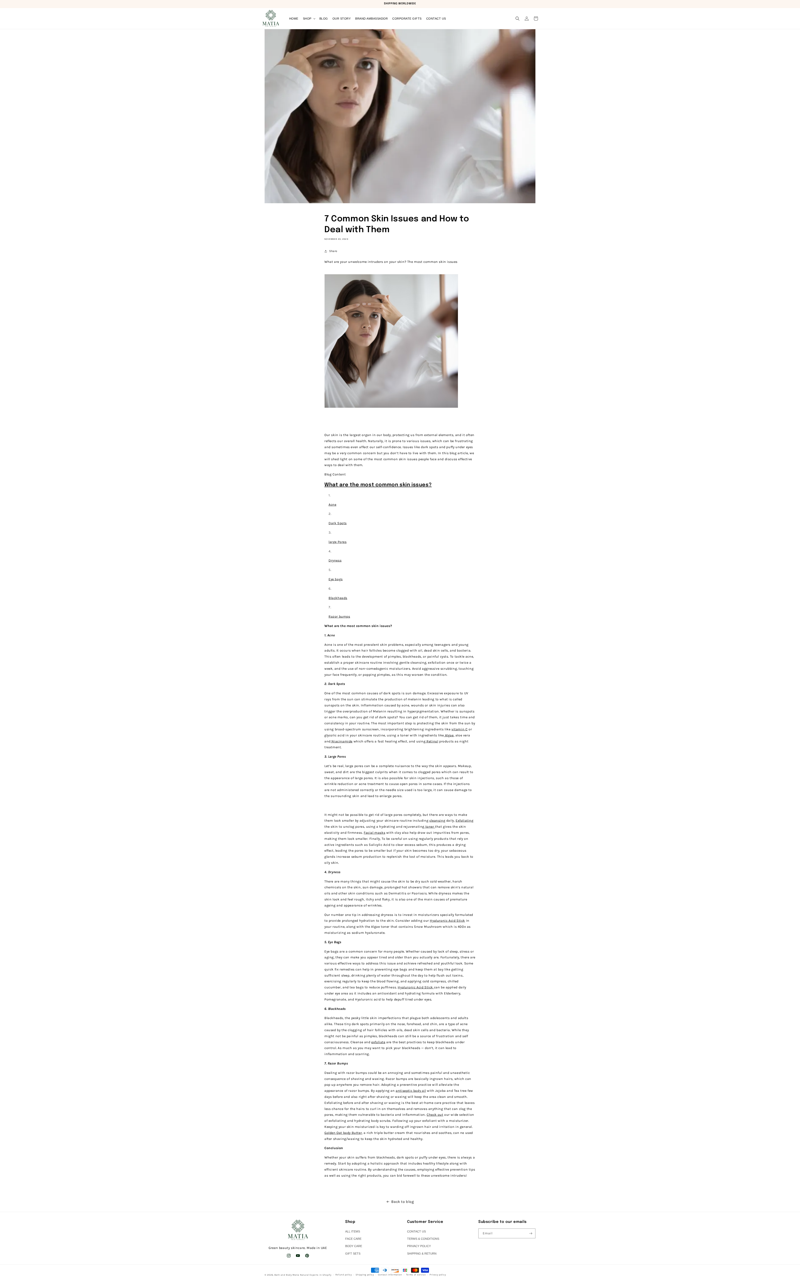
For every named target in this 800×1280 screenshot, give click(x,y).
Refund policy (343, 1274)
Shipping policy (365, 1274)
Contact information (390, 1274)
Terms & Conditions (423, 1238)
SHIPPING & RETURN (421, 1253)
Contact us (416, 1231)
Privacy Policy (419, 1246)
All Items (352, 1231)
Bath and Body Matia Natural (291, 1275)
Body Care (353, 1246)
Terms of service (416, 1274)
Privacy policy (438, 1274)
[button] (309, 18)
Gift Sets (352, 1253)
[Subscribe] (530, 1233)
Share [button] (333, 251)
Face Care (353, 1238)
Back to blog (402, 1201)
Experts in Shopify (320, 1275)
